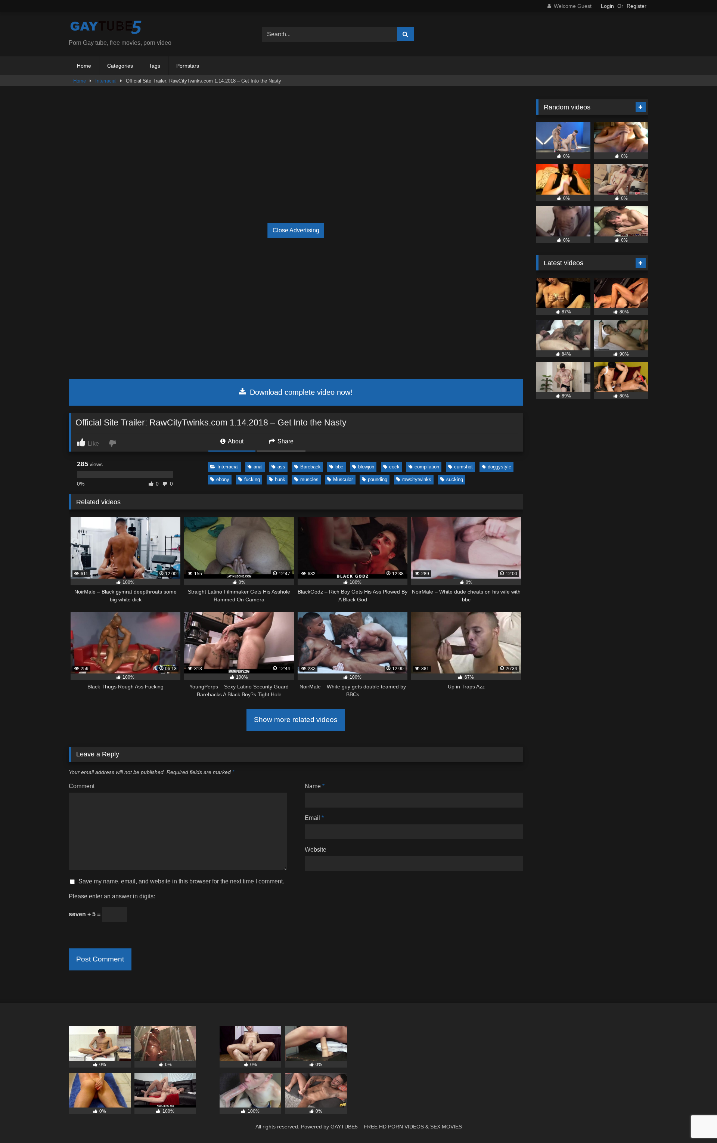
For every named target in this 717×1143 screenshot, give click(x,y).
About (235, 441)
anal (258, 467)
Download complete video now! (300, 392)
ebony (222, 479)
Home (84, 66)
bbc (339, 467)
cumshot (463, 467)
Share (285, 441)
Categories (120, 66)
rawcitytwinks (416, 479)
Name (315, 786)
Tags (154, 66)
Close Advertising (296, 230)
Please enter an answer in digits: (112, 896)
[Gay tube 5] (106, 28)
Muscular (343, 479)
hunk (280, 479)
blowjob (366, 467)
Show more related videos (296, 720)
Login (607, 6)
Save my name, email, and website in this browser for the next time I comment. (181, 881)
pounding (377, 479)
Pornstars (187, 66)
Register (636, 6)
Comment (81, 786)
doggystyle (499, 467)
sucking (454, 479)
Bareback (310, 467)
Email (314, 818)
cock (394, 467)
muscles (309, 479)
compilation (427, 467)
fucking (252, 479)
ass (281, 467)
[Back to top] (694, 1120)
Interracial (106, 81)
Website (315, 849)
